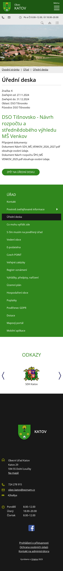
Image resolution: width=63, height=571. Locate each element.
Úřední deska (40, 69)
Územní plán (14, 285)
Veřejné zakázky (16, 262)
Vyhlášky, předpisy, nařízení (23, 277)
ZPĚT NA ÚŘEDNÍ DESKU (21, 172)
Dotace (11, 315)
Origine (34, 559)
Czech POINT (14, 254)
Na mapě (13, 473)
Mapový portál (15, 323)
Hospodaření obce (17, 292)
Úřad (26, 69)
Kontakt (11, 201)
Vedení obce (14, 239)
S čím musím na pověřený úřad (25, 232)
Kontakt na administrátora (34, 551)
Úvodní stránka (10, 69)
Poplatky (12, 300)
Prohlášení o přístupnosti (34, 543)
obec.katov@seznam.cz (21, 489)
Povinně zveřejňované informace (25, 209)
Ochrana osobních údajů (34, 547)
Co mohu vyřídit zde (18, 224)
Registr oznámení (17, 270)
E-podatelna (14, 247)
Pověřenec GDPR (16, 308)
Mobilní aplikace (16, 330)
